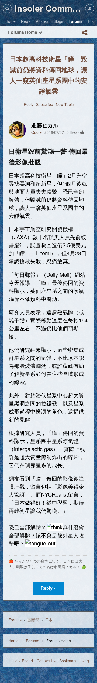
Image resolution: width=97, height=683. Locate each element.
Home (13, 640)
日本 (49, 619)
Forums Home (23, 32)
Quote (36, 132)
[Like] (82, 132)
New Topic (65, 104)
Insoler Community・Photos (48, 8)
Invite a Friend (20, 660)
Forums (15, 619)
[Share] (84, 32)
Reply (28, 104)
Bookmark (68, 660)
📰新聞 (33, 619)
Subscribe (44, 104)
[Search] (7, 8)
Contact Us (46, 660)
